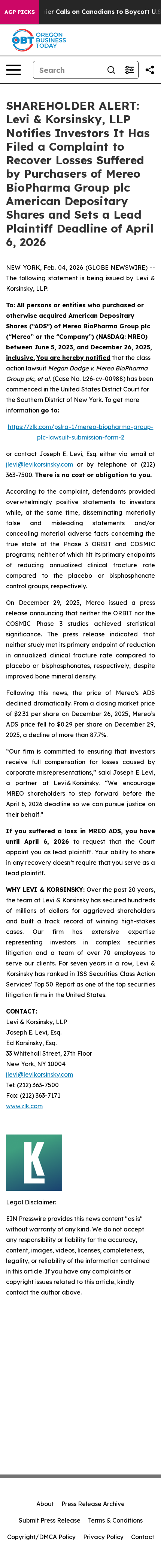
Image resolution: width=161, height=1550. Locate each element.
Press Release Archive (93, 1504)
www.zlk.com (24, 1106)
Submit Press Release (49, 1520)
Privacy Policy (103, 1537)
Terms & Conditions (115, 1520)
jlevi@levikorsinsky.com (39, 464)
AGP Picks (19, 12)
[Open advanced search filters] (129, 70)
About (45, 1504)
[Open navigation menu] (13, 69)
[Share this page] (150, 69)
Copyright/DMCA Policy (41, 1537)
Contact (142, 1537)
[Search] (111, 70)
